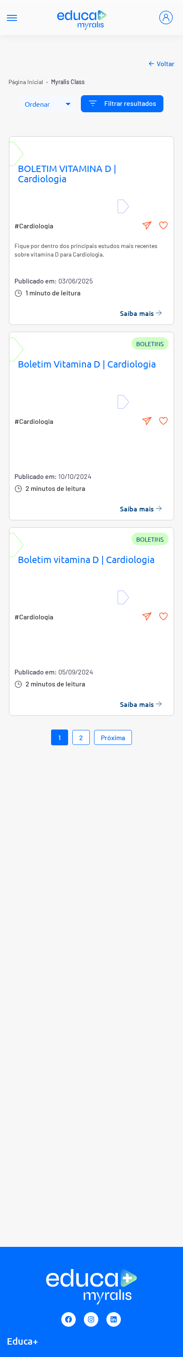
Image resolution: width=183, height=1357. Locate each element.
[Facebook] (68, 1319)
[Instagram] (91, 1319)
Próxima (113, 737)
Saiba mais (137, 313)
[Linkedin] (113, 1319)
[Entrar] (166, 17)
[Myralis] (82, 17)
